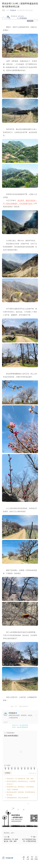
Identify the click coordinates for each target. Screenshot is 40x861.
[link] (10, 858)
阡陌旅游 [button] (13, 10)
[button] (20, 833)
